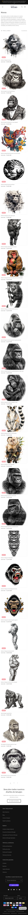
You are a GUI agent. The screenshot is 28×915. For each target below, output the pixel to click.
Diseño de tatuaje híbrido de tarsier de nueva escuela (10, 153)
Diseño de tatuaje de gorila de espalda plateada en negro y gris (12, 371)
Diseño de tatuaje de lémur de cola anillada (8, 433)
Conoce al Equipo (6, 818)
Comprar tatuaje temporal (8, 829)
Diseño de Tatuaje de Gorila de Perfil (7, 651)
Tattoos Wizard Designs (13, 909)
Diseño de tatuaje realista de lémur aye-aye (9, 246)
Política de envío (14, 913)
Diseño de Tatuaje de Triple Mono (7, 557)
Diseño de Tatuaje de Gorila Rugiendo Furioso (9, 588)
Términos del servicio (6, 913)
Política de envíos (6, 849)
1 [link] (10, 783)
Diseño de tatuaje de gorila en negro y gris (8, 495)
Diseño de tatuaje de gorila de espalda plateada (9, 526)
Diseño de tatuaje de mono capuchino (7, 464)
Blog (3, 815)
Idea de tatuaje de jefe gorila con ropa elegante (9, 122)
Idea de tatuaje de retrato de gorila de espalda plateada (11, 340)
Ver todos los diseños (14, 800)
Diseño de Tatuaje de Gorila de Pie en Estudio (9, 682)
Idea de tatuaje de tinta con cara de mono (8, 775)
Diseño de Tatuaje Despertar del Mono (8, 184)
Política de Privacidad (7, 852)
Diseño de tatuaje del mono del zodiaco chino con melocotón (12, 277)
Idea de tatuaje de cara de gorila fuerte (8, 91)
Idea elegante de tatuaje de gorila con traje (8, 744)
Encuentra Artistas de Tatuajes (9, 832)
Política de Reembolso (7, 846)
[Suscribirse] (20, 880)
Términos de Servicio (7, 855)
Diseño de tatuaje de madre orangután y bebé (9, 402)
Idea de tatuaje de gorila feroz (6, 713)
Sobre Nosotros (6, 812)
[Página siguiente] (17, 782)
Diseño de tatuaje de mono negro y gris (8, 215)
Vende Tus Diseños (6, 820)
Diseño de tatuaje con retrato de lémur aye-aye (9, 308)
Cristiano (4, 863)
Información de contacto (22, 913)
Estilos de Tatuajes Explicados (9, 838)
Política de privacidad (20, 911)
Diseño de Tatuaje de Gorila (6, 60)
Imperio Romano (6, 869)
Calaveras (5, 872)
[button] (2, 7)
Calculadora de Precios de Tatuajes (10, 835)
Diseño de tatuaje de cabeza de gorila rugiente (9, 619)
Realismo (5, 866)
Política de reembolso (11, 911)
